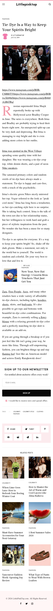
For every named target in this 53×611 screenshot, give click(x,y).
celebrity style (28, 411)
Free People (15, 291)
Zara (4, 291)
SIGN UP (26, 393)
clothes (40, 411)
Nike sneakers (9, 168)
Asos (25, 291)
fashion (16, 414)
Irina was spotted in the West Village (22, 151)
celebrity (16, 411)
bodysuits (27, 304)
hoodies (42, 300)
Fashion (6, 19)
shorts (5, 304)
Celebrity (6, 483)
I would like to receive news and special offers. (28, 401)
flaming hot (8, 353)
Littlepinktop (26, 4)
